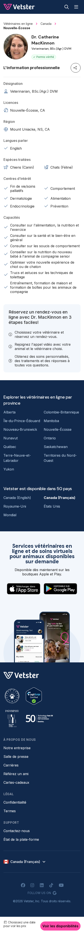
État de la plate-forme (21, 839)
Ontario (50, 438)
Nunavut (10, 438)
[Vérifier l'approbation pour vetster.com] (34, 696)
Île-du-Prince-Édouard (21, 421)
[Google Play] (60, 588)
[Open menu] (76, 7)
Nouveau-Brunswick (20, 429)
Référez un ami (15, 774)
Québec (9, 447)
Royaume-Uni (14, 506)
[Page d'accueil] (19, 7)
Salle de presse (15, 756)
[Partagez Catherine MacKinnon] (76, 68)
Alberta (9, 412)
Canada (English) (17, 497)
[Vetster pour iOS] (23, 588)
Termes (9, 811)
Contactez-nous (16, 831)
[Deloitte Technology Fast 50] (39, 718)
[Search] (67, 7)
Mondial (9, 515)
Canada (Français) (59, 497)
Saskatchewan (56, 447)
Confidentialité (14, 802)
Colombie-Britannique (61, 412)
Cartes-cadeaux (16, 782)
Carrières (11, 765)
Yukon (8, 469)
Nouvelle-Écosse (58, 429)
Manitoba (51, 421)
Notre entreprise (17, 748)
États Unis (52, 506)
